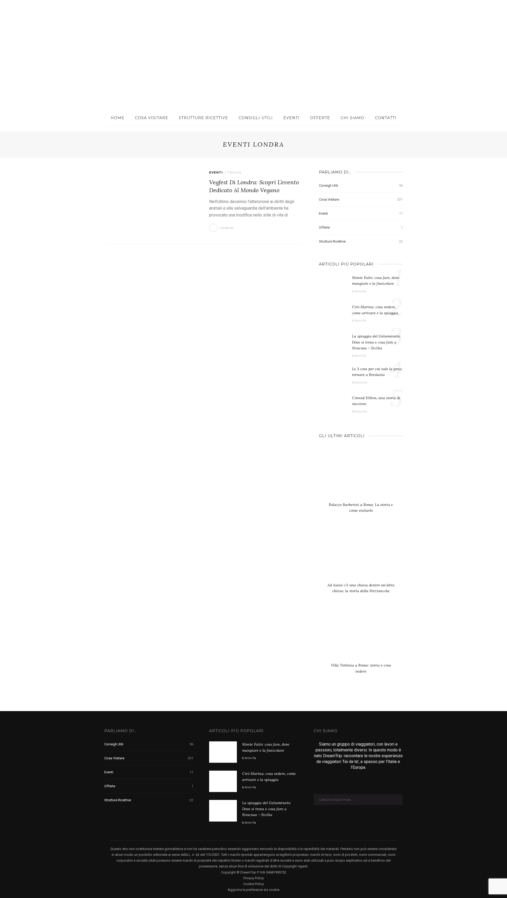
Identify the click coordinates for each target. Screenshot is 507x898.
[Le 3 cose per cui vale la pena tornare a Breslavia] (333, 374)
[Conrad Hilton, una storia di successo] (333, 402)
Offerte (320, 117)
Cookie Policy (253, 884)
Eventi (291, 117)
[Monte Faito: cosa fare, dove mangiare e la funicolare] (333, 285)
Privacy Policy (253, 878)
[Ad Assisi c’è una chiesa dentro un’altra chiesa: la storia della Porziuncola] (361, 555)
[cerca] (476, 15)
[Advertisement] (253, 70)
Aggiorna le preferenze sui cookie (253, 890)
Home (117, 117)
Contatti (385, 117)
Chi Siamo (352, 117)
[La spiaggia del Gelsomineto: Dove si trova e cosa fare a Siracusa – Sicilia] (333, 343)
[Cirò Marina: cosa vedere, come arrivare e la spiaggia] (333, 314)
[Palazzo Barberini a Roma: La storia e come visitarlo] (361, 474)
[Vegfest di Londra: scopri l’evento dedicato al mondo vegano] (151, 200)
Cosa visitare (151, 117)
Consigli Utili (256, 117)
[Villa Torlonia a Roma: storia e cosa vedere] (361, 635)
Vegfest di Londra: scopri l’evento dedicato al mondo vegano (254, 186)
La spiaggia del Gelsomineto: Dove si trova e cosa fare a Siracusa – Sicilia (376, 342)
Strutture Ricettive (203, 117)
